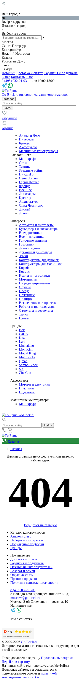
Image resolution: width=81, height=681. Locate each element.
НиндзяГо (26, 174)
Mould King (27, 353)
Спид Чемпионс (31, 205)
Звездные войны (31, 170)
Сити (23, 162)
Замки (23, 256)
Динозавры (27, 194)
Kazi (22, 338)
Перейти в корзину (16, 661)
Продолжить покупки (57, 658)
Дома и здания (29, 248)
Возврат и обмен (22, 571)
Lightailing (26, 345)
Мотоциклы (28, 279)
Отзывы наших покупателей (31, 567)
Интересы (26, 139)
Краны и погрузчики (34, 275)
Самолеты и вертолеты (36, 310)
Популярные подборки (27, 544)
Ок (37, 677)
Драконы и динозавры (35, 252)
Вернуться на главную (40, 525)
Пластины (26, 388)
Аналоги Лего (29, 135)
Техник (24, 166)
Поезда (24, 291)
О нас (6, 77)
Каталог (13, 441)
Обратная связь (21, 575)
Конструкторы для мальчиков (40, 264)
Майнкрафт (27, 159)
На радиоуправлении (34, 283)
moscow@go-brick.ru (25, 598)
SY (21, 369)
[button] (4, 421)
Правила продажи (23, 579)
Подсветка (27, 392)
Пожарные (27, 295)
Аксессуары (28, 147)
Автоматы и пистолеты (36, 225)
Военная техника (31, 236)
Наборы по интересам (26, 540)
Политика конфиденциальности (34, 582)
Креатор (25, 197)
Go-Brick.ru (29, 642)
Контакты (18, 77)
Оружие (25, 287)
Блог (29, 77)
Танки (23, 314)
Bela (22, 330)
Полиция (25, 299)
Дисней (24, 209)
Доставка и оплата (29, 73)
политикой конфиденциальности (29, 675)
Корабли (25, 268)
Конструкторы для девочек (39, 260)
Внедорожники (30, 232)
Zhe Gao (25, 373)
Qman (23, 361)
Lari (22, 341)
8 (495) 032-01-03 (14, 81)
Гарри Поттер (29, 182)
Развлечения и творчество (38, 303)
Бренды (24, 143)
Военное (25, 190)
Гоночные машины (33, 240)
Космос (24, 271)
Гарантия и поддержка (61, 73)
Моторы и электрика (34, 384)
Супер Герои (28, 178)
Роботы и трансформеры (37, 306)
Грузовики (27, 244)
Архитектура (28, 201)
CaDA (23, 334)
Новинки (8, 73)
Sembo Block (28, 365)
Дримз (24, 213)
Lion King (26, 349)
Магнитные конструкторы (38, 151)
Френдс (24, 186)
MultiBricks (27, 357)
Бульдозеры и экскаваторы (38, 229)
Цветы (24, 318)
